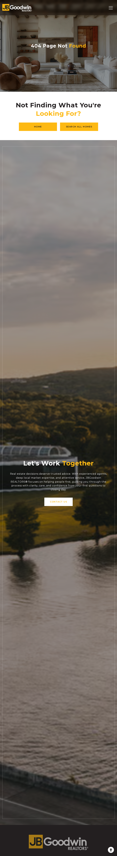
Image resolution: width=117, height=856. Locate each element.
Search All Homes (79, 126)
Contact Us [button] (58, 501)
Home (38, 126)
